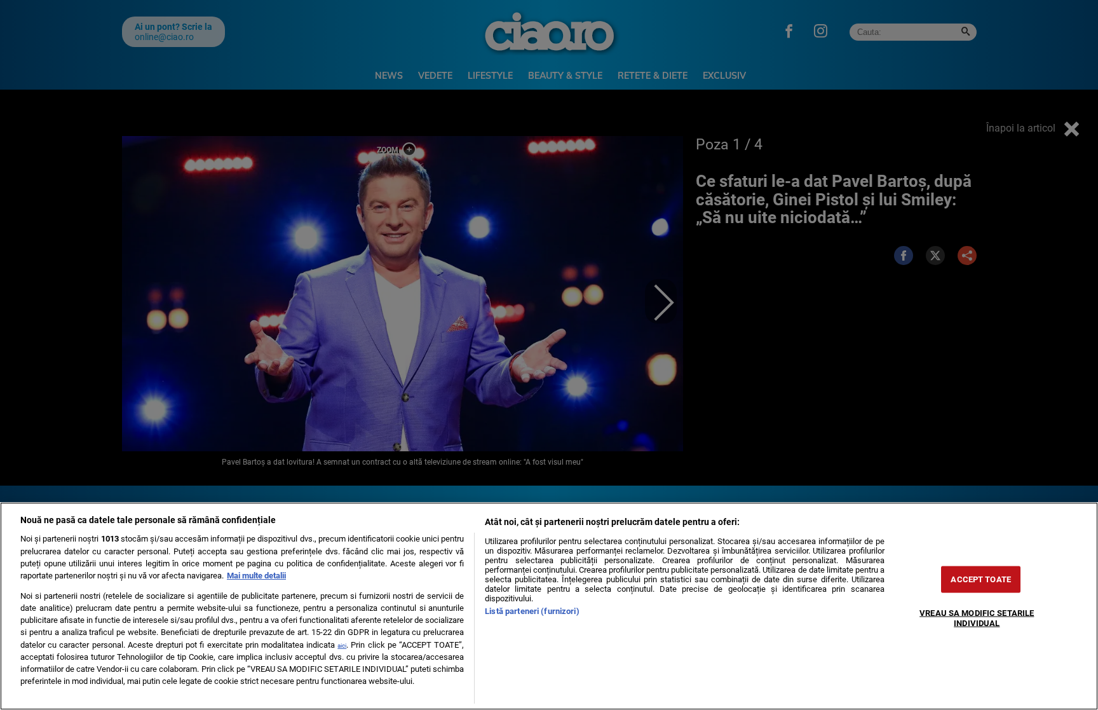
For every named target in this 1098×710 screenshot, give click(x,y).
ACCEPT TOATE (981, 579)
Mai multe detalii (256, 575)
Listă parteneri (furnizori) (532, 611)
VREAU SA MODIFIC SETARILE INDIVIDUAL (976, 617)
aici (341, 645)
